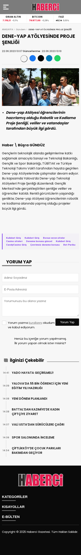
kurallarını (35, 323)
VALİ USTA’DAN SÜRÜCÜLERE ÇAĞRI (38, 424)
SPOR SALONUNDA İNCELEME (33, 437)
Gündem (21, 29)
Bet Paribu (69, 244)
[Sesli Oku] (24, 58)
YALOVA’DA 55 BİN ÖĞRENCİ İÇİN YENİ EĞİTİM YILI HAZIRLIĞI (40, 385)
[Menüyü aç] (6, 7)
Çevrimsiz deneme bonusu (45, 244)
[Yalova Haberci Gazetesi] (45, 7)
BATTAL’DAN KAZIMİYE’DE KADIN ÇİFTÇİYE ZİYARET (36, 411)
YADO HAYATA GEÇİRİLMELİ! (33, 373)
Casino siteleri (14, 241)
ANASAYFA (7, 29)
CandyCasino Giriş (16, 244)
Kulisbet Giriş (13, 238)
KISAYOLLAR (13, 507)
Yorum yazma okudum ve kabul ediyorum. (31, 325)
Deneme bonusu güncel (39, 241)
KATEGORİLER (15, 497)
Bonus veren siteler (54, 238)
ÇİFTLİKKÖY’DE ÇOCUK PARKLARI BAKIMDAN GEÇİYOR (36, 450)
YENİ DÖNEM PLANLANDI (29, 399)
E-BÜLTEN (11, 517)
